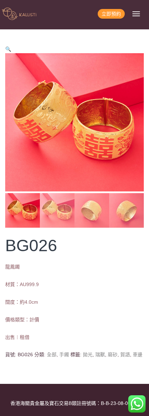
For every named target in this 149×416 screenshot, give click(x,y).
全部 (51, 354)
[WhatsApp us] (137, 404)
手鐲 (64, 354)
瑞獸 (100, 354)
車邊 (137, 354)
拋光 (88, 354)
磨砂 (112, 354)
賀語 (125, 354)
